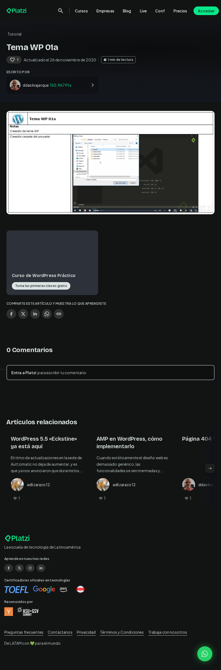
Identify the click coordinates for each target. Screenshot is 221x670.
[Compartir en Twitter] (23, 314)
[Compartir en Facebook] (11, 314)
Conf (160, 10)
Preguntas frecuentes (23, 632)
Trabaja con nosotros (167, 632)
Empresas (105, 10)
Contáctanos (60, 632)
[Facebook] (8, 568)
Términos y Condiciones (122, 632)
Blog (127, 10)
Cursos (81, 10)
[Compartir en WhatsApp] (47, 314)
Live (143, 10)
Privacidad (86, 632)
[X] (19, 568)
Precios (180, 10)
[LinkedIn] (41, 568)
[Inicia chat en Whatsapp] (204, 653)
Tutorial (15, 33)
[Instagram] (30, 568)
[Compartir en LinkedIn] (35, 314)
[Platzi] (16, 10)
